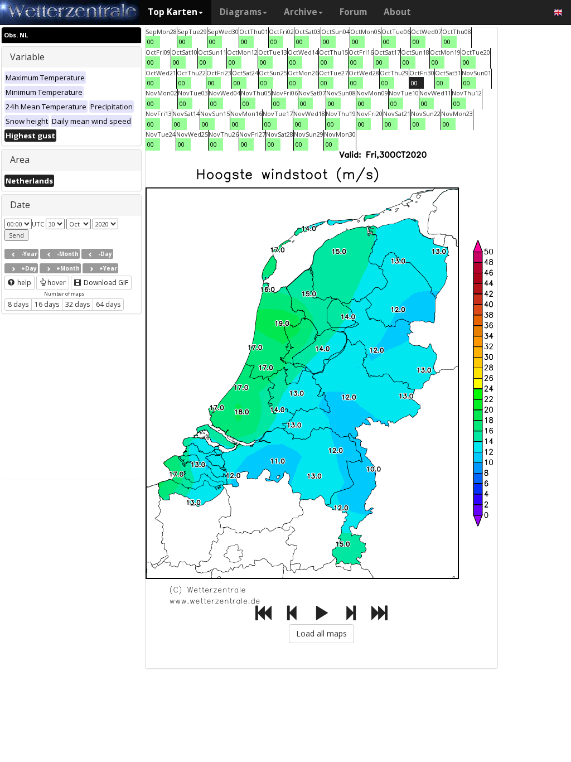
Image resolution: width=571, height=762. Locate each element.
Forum (353, 12)
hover (56, 282)
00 (150, 41)
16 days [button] (47, 304)
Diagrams (241, 12)
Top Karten (172, 12)
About (397, 12)
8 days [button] (18, 304)
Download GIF (105, 282)
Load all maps (321, 633)
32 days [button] (77, 304)
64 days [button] (108, 304)
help (23, 282)
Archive (300, 12)
